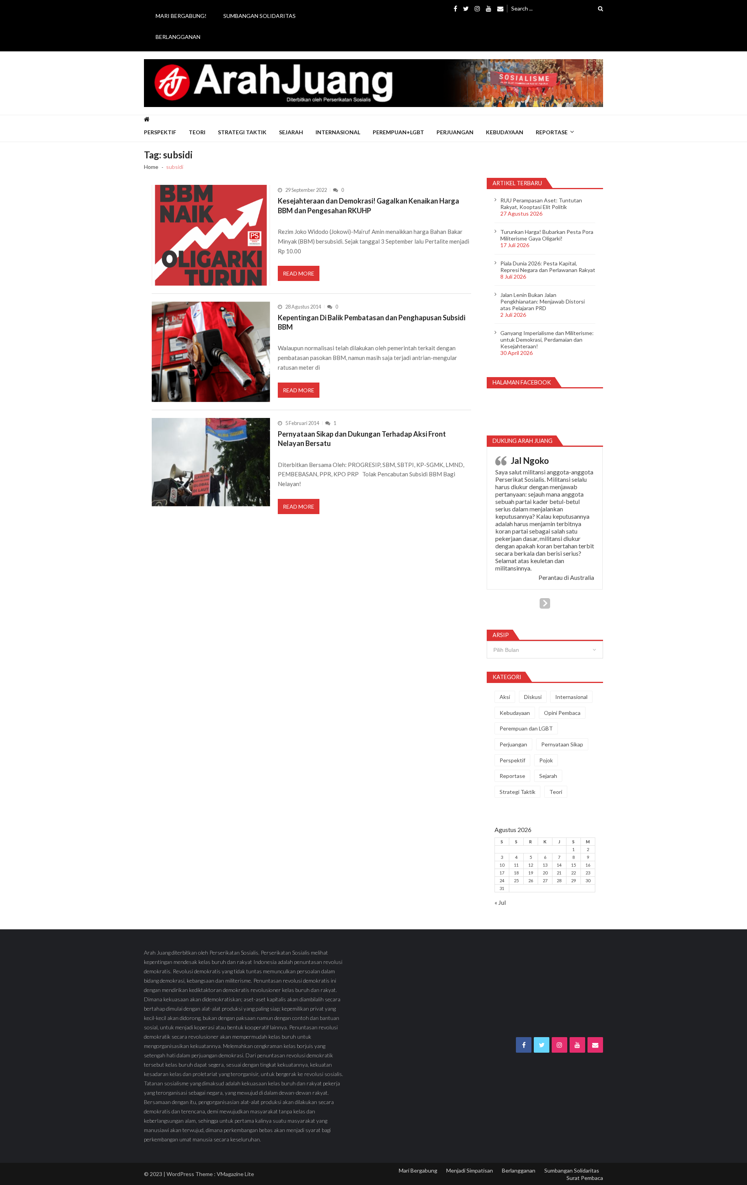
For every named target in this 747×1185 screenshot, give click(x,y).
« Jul (500, 902)
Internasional (338, 132)
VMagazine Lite (235, 1174)
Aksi (505, 696)
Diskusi (533, 696)
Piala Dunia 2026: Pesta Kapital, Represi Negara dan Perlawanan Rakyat (547, 266)
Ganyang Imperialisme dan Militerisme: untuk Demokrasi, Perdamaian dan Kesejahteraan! (547, 339)
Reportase (552, 132)
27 (545, 880)
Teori (197, 132)
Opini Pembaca (562, 712)
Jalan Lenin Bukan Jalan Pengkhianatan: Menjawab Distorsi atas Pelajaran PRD (542, 301)
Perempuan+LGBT (398, 132)
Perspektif (160, 132)
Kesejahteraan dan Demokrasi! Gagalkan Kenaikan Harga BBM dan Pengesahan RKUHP (368, 205)
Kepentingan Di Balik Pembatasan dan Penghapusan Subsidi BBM (371, 322)
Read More (298, 273)
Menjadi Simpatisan (469, 1170)
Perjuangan (455, 132)
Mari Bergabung (418, 1170)
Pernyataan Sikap (562, 744)
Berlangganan (178, 36)
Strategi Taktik (242, 132)
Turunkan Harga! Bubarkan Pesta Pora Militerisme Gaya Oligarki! (546, 235)
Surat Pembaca (584, 1177)
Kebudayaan (504, 132)
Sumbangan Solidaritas (259, 15)
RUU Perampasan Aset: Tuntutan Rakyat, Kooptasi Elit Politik (541, 203)
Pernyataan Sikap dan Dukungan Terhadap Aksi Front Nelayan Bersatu (362, 439)
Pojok (546, 760)
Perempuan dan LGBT (526, 728)
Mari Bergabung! (181, 15)
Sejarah (291, 132)
